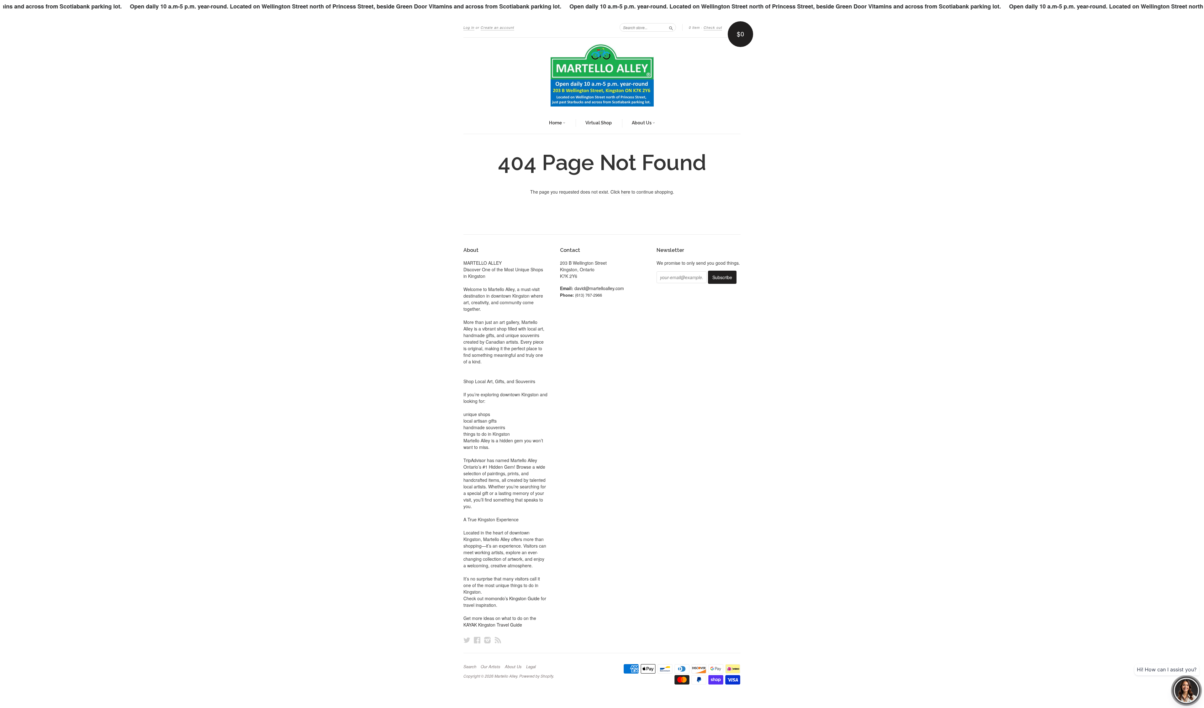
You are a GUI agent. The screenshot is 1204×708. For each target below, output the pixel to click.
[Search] (671, 27)
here (625, 192)
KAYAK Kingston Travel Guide (492, 625)
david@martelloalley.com (599, 288)
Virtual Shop (598, 122)
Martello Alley (505, 676)
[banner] (602, 75)
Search (469, 666)
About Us (642, 122)
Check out (713, 27)
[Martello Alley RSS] (497, 639)
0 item (694, 27)
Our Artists (490, 666)
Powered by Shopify (536, 676)
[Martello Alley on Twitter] (466, 639)
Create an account (497, 27)
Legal (531, 666)
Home (556, 122)
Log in (468, 27)
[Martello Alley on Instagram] (487, 639)
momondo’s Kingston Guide (512, 598)
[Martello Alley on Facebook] (477, 639)
